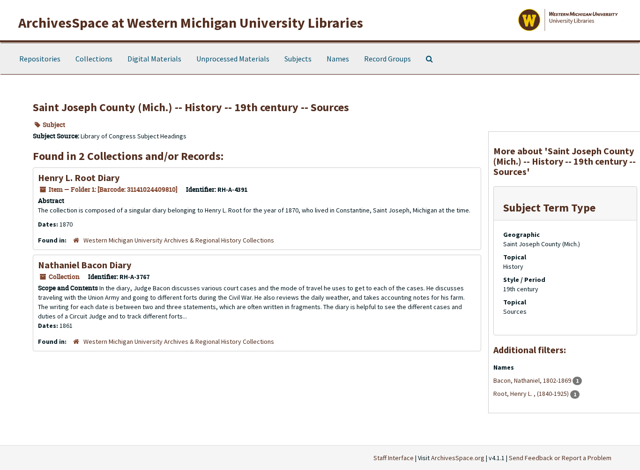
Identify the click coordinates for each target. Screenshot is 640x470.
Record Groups (387, 58)
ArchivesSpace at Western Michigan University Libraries (190, 22)
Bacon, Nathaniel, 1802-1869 (533, 380)
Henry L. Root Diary (78, 177)
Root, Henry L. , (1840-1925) (531, 393)
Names (338, 58)
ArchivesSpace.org (457, 458)
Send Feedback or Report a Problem (560, 458)
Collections (93, 58)
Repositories (39, 58)
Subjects (298, 58)
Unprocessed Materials (232, 58)
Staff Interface (393, 458)
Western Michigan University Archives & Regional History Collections (178, 240)
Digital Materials (154, 58)
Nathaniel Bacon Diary (84, 265)
